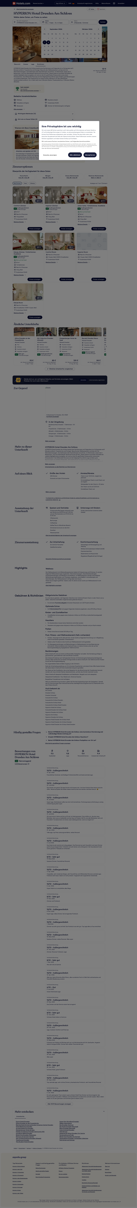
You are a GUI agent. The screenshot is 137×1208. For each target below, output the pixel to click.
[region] (69, 140)
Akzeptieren (90, 155)
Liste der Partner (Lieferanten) (50, 148)
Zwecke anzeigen (50, 155)
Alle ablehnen (75, 155)
